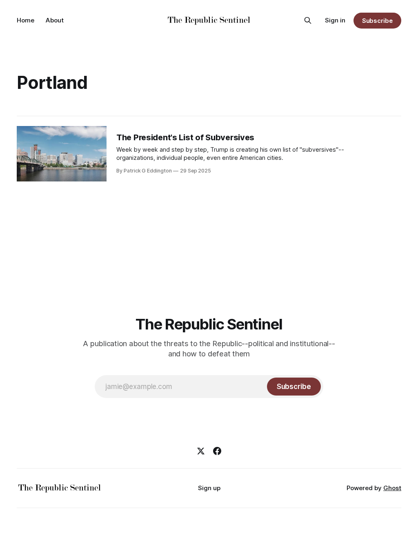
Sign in (335, 20)
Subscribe (377, 20)
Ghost (392, 488)
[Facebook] (217, 451)
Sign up (209, 488)
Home (25, 20)
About (55, 20)
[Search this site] (307, 20)
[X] (201, 451)
